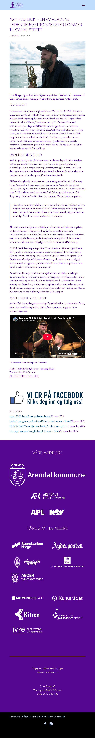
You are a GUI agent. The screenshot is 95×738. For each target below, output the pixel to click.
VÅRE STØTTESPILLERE (34, 716)
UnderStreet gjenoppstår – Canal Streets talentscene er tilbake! (40, 421)
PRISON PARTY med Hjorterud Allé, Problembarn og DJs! (38, 426)
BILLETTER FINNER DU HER (24, 376)
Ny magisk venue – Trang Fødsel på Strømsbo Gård (34, 431)
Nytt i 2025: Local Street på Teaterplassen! (30, 416)
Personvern (15, 716)
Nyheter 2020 (25, 35)
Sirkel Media (59, 716)
